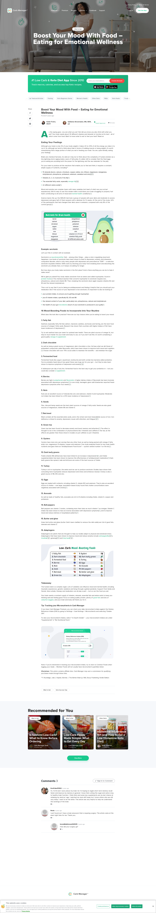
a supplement (60, 371)
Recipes (74, 10)
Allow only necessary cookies (120, 906)
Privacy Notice (26, 911)
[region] (78, 906)
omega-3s (72, 181)
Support (102, 10)
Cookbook (92, 10)
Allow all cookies (136, 906)
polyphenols (58, 380)
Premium (65, 10)
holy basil (66, 538)
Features (54, 10)
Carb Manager (17, 10)
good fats (96, 597)
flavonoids (70, 380)
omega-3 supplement (58, 337)
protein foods (46, 279)
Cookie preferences (103, 906)
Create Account (117, 81)
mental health (77, 193)
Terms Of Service (144, 5)
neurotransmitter (57, 257)
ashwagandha (104, 536)
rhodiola (44, 538)
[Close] (153, 906)
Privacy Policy (132, 5)
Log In (131, 10)
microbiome (63, 305)
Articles (82, 10)
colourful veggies (47, 600)
